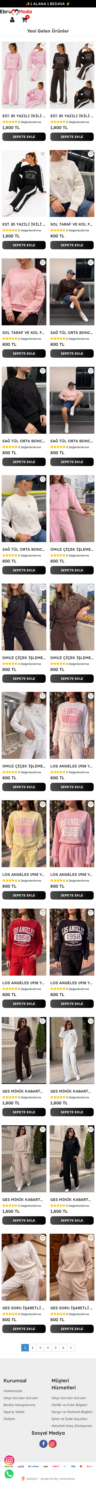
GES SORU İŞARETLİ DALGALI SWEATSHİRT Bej (72, 1308)
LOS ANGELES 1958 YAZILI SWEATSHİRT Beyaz (72, 766)
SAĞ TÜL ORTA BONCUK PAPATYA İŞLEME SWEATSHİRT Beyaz (24, 549)
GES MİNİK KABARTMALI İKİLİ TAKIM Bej (24, 1199)
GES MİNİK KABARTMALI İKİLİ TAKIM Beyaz (72, 1091)
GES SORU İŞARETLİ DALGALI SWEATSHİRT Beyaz (24, 1308)
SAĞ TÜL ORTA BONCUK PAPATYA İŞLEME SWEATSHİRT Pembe (72, 441)
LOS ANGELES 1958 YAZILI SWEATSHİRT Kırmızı (24, 982)
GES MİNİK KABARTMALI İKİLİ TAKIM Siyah (72, 1199)
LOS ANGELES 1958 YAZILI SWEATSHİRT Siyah (72, 982)
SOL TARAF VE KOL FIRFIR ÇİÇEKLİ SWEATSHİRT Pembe (24, 332)
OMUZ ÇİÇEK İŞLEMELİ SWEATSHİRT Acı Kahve (72, 657)
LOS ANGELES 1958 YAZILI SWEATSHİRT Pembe (72, 874)
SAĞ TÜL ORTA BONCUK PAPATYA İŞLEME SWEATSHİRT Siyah (24, 441)
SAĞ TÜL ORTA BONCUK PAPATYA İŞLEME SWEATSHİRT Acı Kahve (72, 332)
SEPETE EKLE (24, 137)
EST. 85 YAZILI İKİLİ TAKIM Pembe (24, 115)
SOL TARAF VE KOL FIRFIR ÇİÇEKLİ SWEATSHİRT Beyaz (72, 224)
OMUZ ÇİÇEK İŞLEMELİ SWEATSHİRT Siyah (24, 657)
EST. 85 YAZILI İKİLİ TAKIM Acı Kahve (72, 115)
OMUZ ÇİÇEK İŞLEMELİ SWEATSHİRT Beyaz (24, 766)
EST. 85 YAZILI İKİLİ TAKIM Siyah (24, 224)
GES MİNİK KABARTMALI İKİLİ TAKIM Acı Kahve (24, 1091)
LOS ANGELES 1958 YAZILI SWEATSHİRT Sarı (24, 874)
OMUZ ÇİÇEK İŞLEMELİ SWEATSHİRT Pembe (72, 549)
